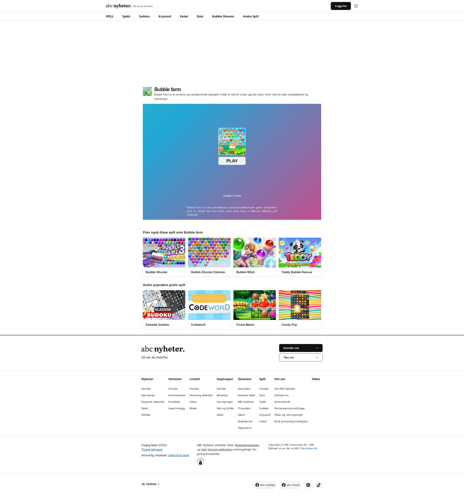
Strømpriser (245, 421)
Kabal (184, 16)
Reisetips (222, 395)
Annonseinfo (282, 401)
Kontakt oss (281, 395)
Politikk (145, 414)
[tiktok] (319, 485)
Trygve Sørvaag (151, 449)
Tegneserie (245, 428)
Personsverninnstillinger (289, 408)
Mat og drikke (225, 408)
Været (241, 414)
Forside (145, 388)
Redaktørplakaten (247, 445)
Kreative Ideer (247, 395)
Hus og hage (225, 401)
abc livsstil (293, 485)
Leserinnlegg (176, 408)
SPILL (110, 16)
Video (316, 379)
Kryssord (164, 16)
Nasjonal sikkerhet (153, 401)
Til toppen (148, 484)
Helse (193, 401)
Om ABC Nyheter (284, 388)
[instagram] (308, 485)
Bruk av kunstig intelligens (291, 421)
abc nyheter (267, 485)
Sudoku (144, 16)
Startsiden (244, 388)
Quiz (200, 16)
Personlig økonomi (201, 395)
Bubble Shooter (223, 16)
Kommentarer (177, 395)
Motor (193, 408)
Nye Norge (148, 395)
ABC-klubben (246, 401)
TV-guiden (244, 408)
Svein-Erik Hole (178, 455)
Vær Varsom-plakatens (217, 449)
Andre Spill (251, 16)
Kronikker (174, 401)
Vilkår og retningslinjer (288, 414)
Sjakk (126, 16)
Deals (220, 414)
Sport (144, 408)
